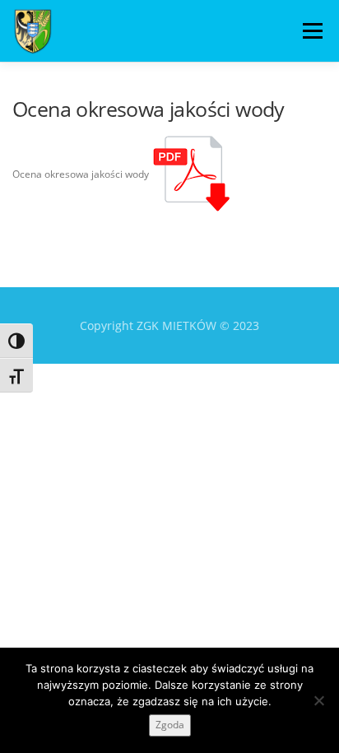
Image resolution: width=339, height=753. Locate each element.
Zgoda (170, 725)
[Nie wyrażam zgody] (318, 700)
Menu (311, 31)
